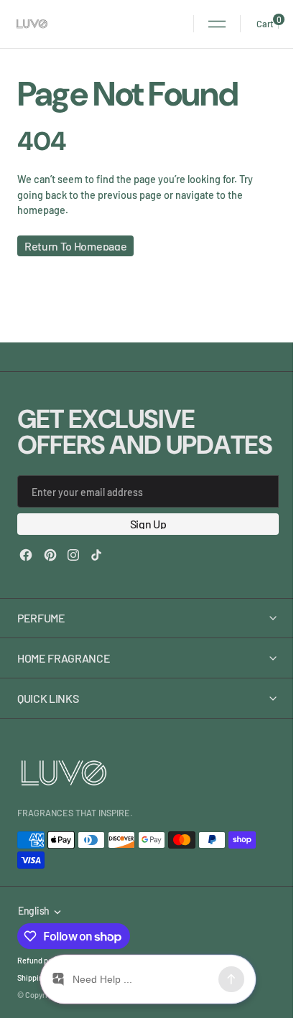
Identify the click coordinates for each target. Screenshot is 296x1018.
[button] (217, 23)
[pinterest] (50, 555)
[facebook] (25, 555)
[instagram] (73, 555)
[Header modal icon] (217, 23)
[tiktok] (96, 555)
